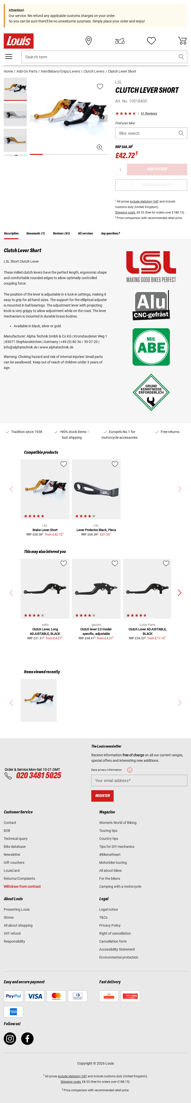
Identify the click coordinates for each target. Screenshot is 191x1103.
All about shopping (18, 925)
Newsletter (12, 855)
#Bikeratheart (110, 855)
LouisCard (12, 871)
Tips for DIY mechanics (116, 847)
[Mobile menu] (9, 56)
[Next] (103, 118)
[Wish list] (151, 41)
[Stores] (89, 41)
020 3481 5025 (38, 775)
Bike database (15, 847)
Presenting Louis (17, 909)
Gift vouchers (14, 863)
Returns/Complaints (19, 879)
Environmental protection (118, 957)
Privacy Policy (110, 925)
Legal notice (108, 909)
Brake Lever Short (45, 530)
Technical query (16, 839)
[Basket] (182, 41)
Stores (9, 917)
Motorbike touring (113, 863)
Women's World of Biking (118, 823)
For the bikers (109, 879)
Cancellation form (113, 941)
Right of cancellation (115, 933)
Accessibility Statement (117, 949)
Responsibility (14, 941)
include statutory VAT (144, 201)
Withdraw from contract (22, 886)
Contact (10, 823)
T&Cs (103, 917)
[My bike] (120, 41)
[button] (181, 57)
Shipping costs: (125, 212)
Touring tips (108, 831)
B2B (7, 831)
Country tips (108, 839)
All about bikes (110, 871)
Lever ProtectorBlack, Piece (96, 530)
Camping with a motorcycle (120, 886)
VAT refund (12, 933)
